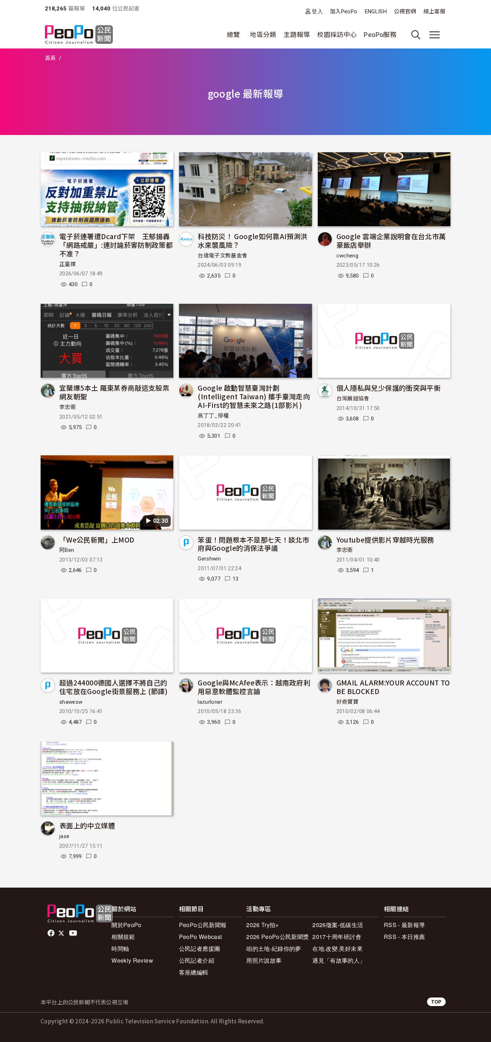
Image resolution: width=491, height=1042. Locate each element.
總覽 (233, 34)
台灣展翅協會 (353, 398)
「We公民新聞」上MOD (96, 539)
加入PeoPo (344, 11)
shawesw (71, 702)
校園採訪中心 (337, 34)
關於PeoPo (126, 925)
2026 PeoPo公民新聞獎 (277, 936)
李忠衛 (67, 407)
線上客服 (434, 11)
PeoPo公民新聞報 (203, 925)
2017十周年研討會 (336, 936)
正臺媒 (67, 264)
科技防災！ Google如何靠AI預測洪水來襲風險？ (252, 240)
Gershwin (209, 558)
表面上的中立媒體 (87, 825)
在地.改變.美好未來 (337, 948)
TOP (436, 1001)
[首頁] (79, 35)
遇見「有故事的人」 (338, 960)
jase (64, 836)
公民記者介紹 (196, 960)
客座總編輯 (193, 972)
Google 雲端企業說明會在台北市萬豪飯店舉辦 (391, 240)
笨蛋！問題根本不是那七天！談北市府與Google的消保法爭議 (253, 544)
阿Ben (66, 550)
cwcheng (347, 255)
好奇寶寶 (347, 702)
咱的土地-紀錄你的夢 (273, 948)
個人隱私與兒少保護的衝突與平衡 (388, 387)
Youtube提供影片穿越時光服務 (385, 539)
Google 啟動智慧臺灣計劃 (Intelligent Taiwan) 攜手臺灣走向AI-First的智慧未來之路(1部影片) (254, 396)
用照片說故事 (263, 960)
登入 (317, 11)
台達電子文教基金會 (222, 255)
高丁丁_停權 (213, 416)
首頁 (50, 58)
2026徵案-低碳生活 (337, 925)
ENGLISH (376, 11)
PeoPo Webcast (200, 936)
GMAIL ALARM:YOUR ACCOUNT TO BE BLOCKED (393, 687)
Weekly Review (132, 960)
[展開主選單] (434, 35)
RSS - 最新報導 (404, 925)
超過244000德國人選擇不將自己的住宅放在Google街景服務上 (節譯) (113, 687)
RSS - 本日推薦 (404, 936)
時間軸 (120, 948)
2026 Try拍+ (262, 925)
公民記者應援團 (199, 948)
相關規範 (123, 936)
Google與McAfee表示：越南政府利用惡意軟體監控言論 (254, 687)
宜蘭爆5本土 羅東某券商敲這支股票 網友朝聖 (114, 392)
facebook (51, 933)
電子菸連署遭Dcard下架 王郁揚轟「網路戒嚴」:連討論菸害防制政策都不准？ (116, 244)
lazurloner (210, 702)
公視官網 (405, 11)
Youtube (73, 933)
